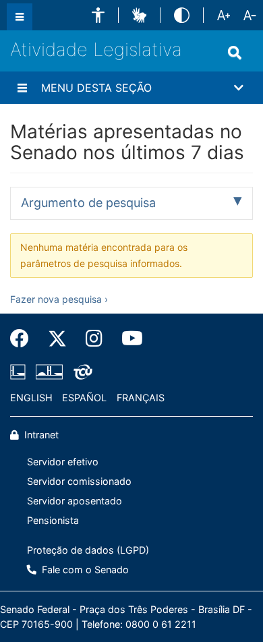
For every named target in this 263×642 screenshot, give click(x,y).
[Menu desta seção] (22, 87)
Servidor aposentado (74, 500)
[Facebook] (24, 338)
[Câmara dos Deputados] (20, 371)
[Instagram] (94, 338)
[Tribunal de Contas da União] (80, 371)
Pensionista (53, 520)
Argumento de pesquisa (88, 203)
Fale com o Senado (84, 569)
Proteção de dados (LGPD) (88, 550)
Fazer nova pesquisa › (59, 299)
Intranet (40, 434)
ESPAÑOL (84, 397)
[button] (98, 15)
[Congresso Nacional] (49, 371)
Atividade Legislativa (96, 49)
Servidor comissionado (79, 481)
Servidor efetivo (62, 461)
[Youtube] (127, 338)
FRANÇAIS (141, 397)
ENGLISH (31, 397)
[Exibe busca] (234, 52)
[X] (57, 338)
